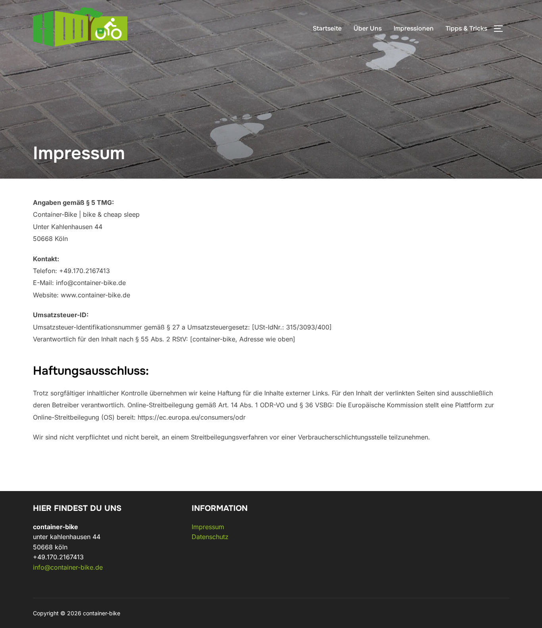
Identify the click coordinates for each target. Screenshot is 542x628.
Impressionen (414, 28)
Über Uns (368, 28)
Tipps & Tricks (466, 28)
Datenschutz (210, 537)
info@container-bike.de (68, 567)
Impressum (208, 527)
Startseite (327, 28)
